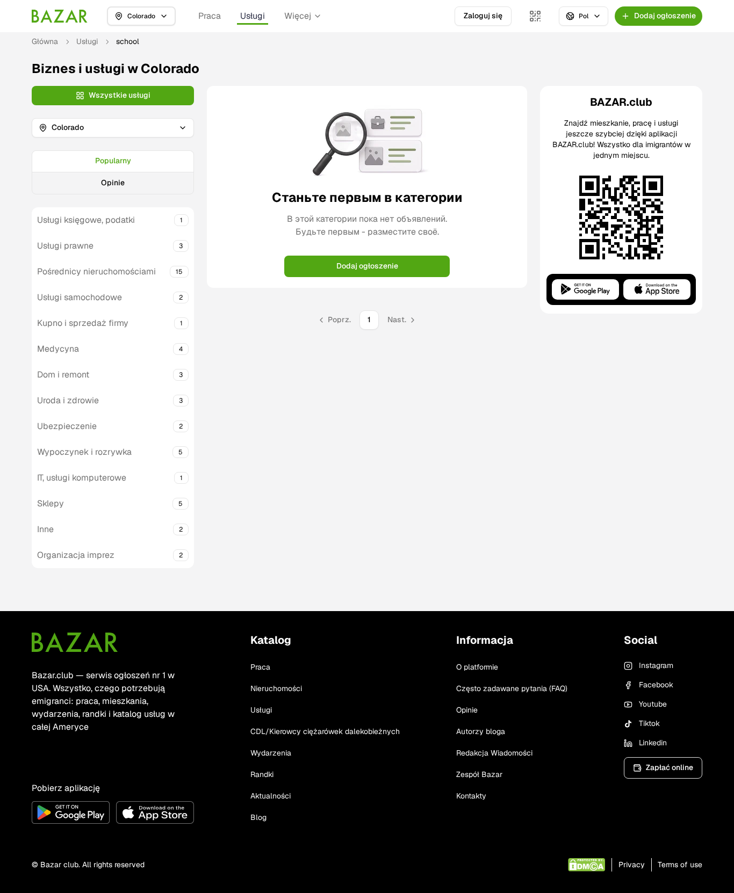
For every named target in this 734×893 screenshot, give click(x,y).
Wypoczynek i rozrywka (84, 452)
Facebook (656, 684)
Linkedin (653, 742)
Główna (45, 41)
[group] (113, 172)
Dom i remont (63, 374)
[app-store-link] (155, 812)
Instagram (656, 665)
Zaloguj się (483, 15)
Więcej (297, 15)
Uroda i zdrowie (68, 400)
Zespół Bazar (479, 774)
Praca (209, 15)
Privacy (631, 864)
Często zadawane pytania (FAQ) (511, 688)
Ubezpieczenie (67, 426)
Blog (258, 817)
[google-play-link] (71, 812)
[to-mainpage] (75, 642)
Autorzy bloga (480, 731)
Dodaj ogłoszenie (367, 266)
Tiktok (649, 723)
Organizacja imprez (75, 555)
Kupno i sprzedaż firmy (82, 323)
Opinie (113, 182)
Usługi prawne (65, 245)
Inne (45, 529)
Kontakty (471, 796)
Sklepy (50, 503)
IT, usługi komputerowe (81, 477)
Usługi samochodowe (79, 297)
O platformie (477, 667)
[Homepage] (60, 16)
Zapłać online (669, 767)
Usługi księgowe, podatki (86, 220)
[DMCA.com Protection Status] (586, 865)
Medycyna (58, 348)
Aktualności (270, 796)
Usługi (252, 15)
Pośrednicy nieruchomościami (96, 271)
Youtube (653, 704)
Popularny (113, 160)
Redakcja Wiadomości (494, 753)
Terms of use (680, 864)
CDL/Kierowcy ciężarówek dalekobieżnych (325, 731)
